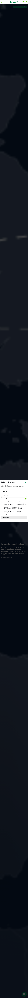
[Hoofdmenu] (1, 2)
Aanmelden (6, 517)
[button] (26, 482)
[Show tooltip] (26, 499)
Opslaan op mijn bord (19, 7)
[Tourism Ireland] (14, 2)
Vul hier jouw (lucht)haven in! (6, 557)
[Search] (26, 2)
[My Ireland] (23, 2)
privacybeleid (7, 514)
